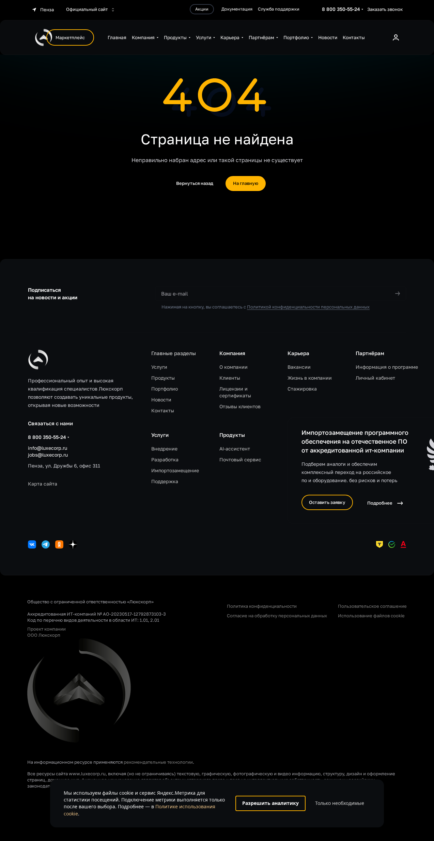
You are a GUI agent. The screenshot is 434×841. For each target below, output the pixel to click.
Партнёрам (370, 353)
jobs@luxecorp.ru (48, 455)
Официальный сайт (87, 9)
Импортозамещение (175, 470)
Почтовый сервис (240, 459)
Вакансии (299, 367)
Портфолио (164, 389)
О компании (233, 367)
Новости (161, 399)
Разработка (165, 459)
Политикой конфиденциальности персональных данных (308, 307)
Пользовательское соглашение (372, 606)
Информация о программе (387, 367)
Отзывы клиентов (240, 406)
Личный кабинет (375, 378)
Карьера (298, 353)
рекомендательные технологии (158, 762)
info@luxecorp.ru (47, 448)
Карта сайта (42, 484)
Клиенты (229, 378)
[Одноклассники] (59, 544)
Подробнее (379, 503)
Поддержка (164, 481)
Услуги (159, 367)
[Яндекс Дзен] (73, 544)
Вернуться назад (194, 183)
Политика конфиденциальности (262, 606)
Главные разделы (173, 353)
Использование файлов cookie (371, 615)
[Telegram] (46, 544)
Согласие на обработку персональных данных (277, 615)
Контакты (162, 410)
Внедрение (164, 448)
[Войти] (395, 37)
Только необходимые (339, 803)
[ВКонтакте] (32, 544)
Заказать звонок (385, 9)
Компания (232, 353)
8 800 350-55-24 (341, 9)
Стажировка (302, 389)
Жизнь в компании (310, 378)
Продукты (163, 378)
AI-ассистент (234, 448)
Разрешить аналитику (270, 803)
